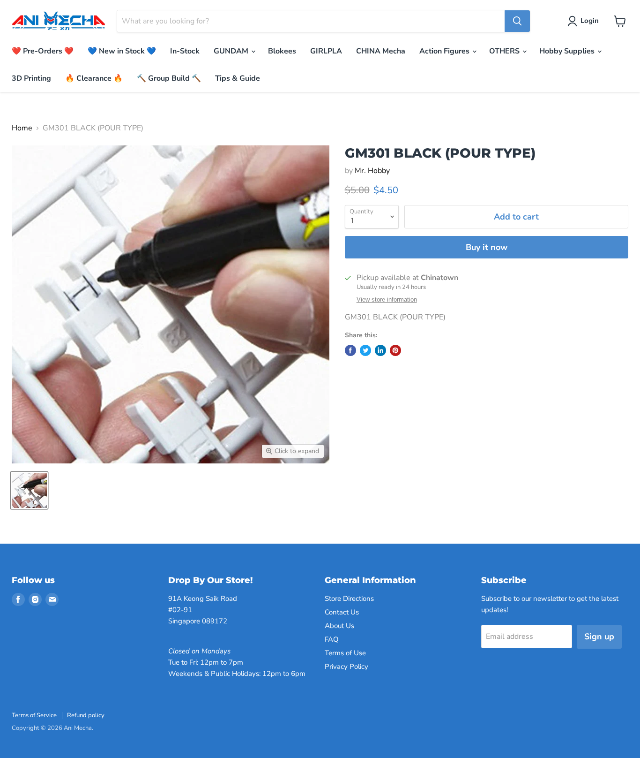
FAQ (332, 639)
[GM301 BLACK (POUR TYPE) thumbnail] (29, 490)
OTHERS (505, 51)
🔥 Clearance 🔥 (94, 78)
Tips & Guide (237, 78)
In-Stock (185, 51)
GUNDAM (232, 51)
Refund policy (85, 715)
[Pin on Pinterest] (395, 350)
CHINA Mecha (380, 51)
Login (589, 20)
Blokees (282, 51)
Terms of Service (34, 715)
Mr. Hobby (372, 171)
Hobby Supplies (567, 51)
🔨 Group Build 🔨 (169, 78)
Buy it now (486, 247)
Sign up (599, 636)
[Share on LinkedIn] (380, 350)
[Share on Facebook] (350, 350)
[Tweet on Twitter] (365, 350)
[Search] (517, 21)
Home (22, 128)
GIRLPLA (326, 51)
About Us (339, 625)
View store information (387, 299)
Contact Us (342, 612)
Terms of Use (345, 653)
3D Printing (31, 78)
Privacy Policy (346, 666)
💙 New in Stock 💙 (122, 51)
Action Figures (445, 51)
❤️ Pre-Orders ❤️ (43, 51)
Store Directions (349, 598)
